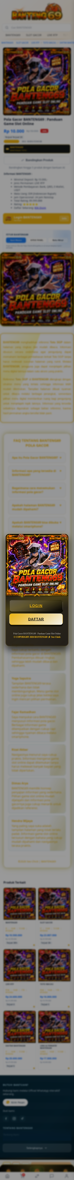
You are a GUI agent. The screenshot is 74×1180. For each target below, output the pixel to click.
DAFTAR (36, 619)
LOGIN (36, 606)
